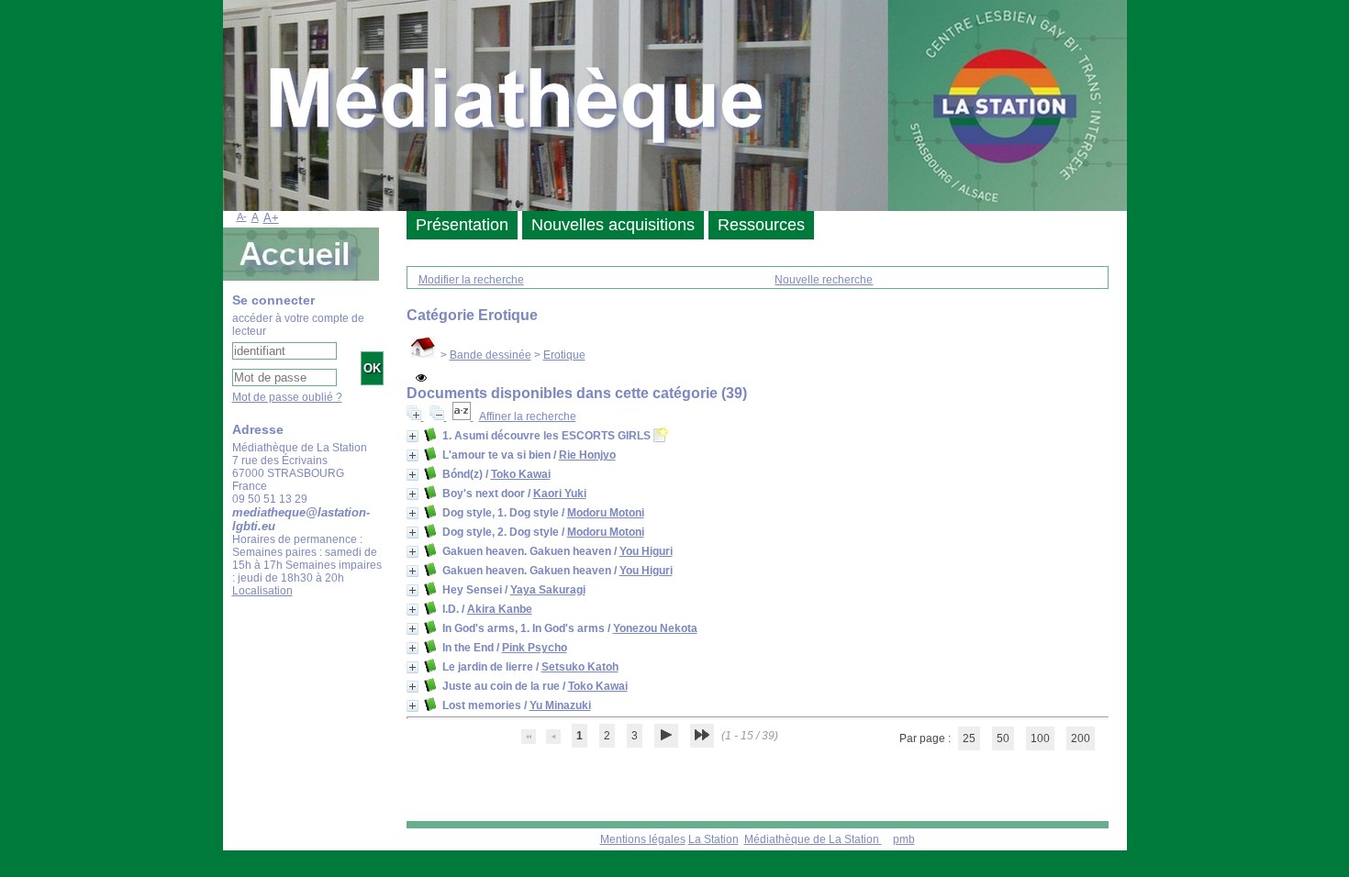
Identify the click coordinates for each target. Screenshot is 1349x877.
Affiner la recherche (527, 416)
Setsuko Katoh (580, 667)
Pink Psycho (534, 647)
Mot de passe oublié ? (287, 397)
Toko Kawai (521, 474)
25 (969, 738)
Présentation (462, 225)
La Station (713, 839)
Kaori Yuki (559, 493)
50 (1003, 738)
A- (242, 216)
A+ (271, 218)
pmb (904, 839)
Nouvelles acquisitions (613, 225)
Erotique (564, 355)
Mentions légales (643, 839)
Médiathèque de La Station (813, 839)
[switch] (421, 377)
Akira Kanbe (499, 609)
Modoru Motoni (605, 512)
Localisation (262, 590)
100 (1040, 738)
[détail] (412, 436)
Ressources (761, 225)
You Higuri (646, 551)
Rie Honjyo (587, 455)
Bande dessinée (490, 355)
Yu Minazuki (560, 705)
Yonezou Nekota (655, 628)
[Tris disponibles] (463, 416)
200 (1080, 738)
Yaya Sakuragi (547, 589)
